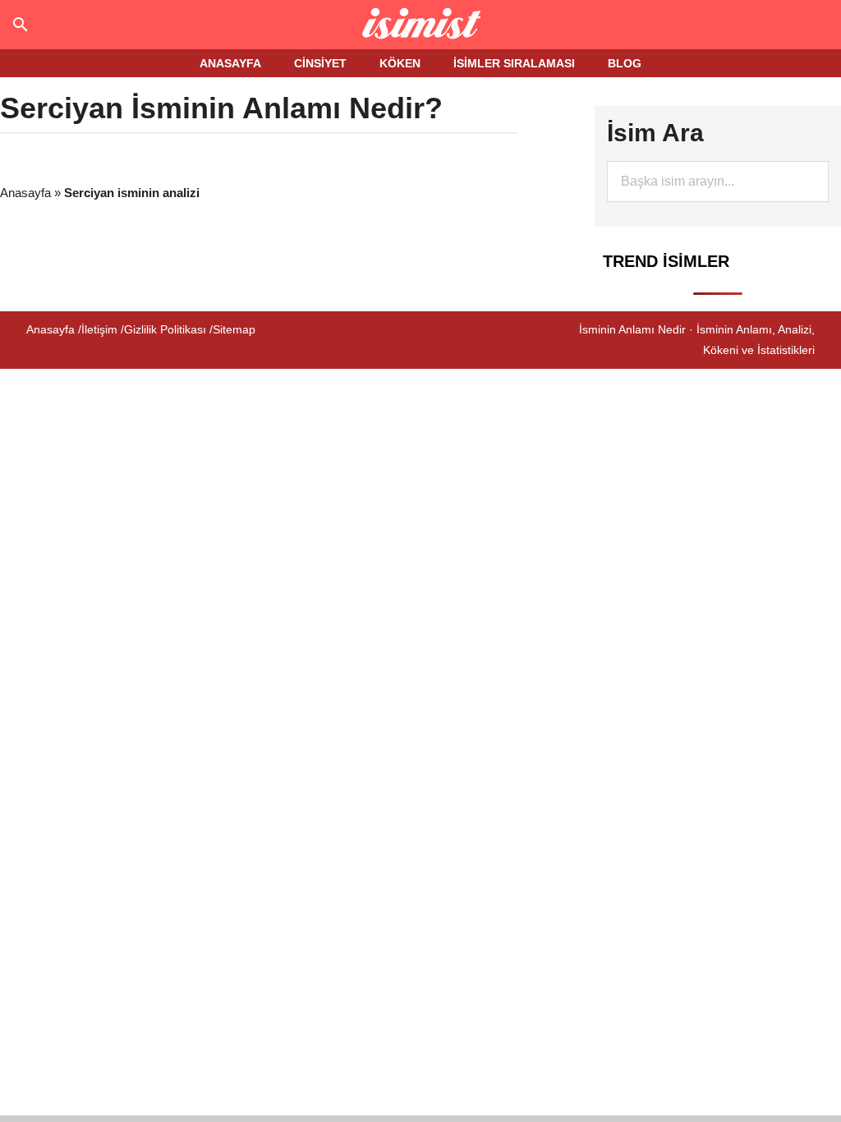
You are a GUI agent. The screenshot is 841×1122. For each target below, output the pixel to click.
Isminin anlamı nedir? (420, 24)
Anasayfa (25, 193)
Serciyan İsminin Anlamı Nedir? (221, 108)
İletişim (99, 329)
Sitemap (234, 329)
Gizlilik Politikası (165, 329)
